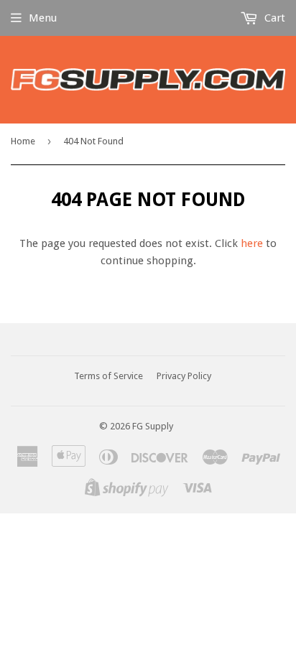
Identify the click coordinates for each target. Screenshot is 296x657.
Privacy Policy (184, 376)
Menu (43, 17)
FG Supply (152, 426)
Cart (273, 17)
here (252, 243)
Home (23, 141)
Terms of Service (108, 376)
